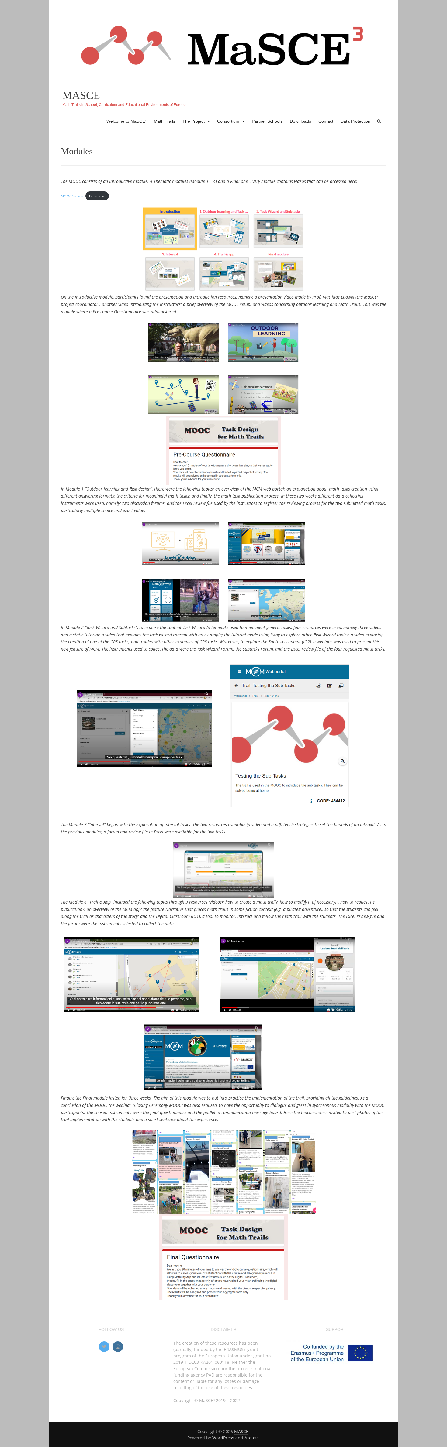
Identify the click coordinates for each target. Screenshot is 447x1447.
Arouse (251, 1438)
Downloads (300, 121)
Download (97, 196)
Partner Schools (267, 121)
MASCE (81, 95)
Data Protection (355, 121)
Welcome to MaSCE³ (126, 121)
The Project (193, 121)
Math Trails (164, 121)
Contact (325, 121)
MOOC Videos (72, 196)
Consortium (228, 121)
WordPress (223, 1438)
